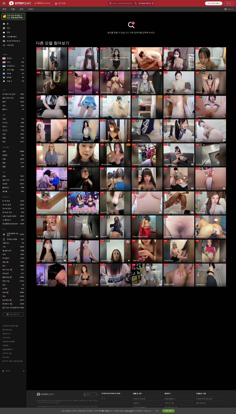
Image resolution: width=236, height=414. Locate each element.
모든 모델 (5, 357)
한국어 (88, 394)
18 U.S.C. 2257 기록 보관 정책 (12, 361)
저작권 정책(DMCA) (139, 407)
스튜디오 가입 (7, 353)
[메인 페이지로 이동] (20, 3)
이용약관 (5, 345)
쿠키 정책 (128, 411)
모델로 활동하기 (7, 349)
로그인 (228, 3)
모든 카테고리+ (15, 314)
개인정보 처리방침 (8, 341)
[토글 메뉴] (4, 3)
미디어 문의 (6, 337)
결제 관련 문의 (7, 330)
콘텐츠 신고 (6, 334)
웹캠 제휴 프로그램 (171, 407)
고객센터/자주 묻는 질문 (10, 326)
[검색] (135, 3)
